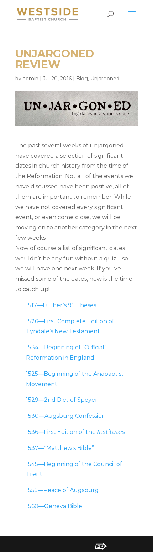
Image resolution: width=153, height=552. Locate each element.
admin (30, 78)
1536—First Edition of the (75, 432)
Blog (82, 78)
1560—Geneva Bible (54, 506)
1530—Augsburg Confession (66, 415)
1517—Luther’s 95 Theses (61, 305)
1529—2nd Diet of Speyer (61, 399)
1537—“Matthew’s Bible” (60, 448)
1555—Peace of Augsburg (62, 490)
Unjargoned (105, 78)
